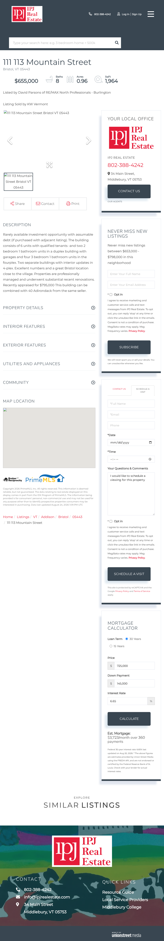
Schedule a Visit (143, 390)
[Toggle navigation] (151, 14)
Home (8, 517)
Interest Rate (117, 693)
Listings (23, 517)
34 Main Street (45, 908)
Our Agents (115, 201)
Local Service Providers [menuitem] (125, 899)
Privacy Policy (137, 331)
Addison (47, 517)
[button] (117, 42)
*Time (112, 452)
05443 (77, 517)
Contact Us (129, 191)
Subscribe (129, 347)
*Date (111, 435)
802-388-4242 (102, 14)
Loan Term (115, 639)
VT (35, 517)
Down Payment (119, 675)
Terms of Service (142, 591)
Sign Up (137, 14)
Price (111, 658)
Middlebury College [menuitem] (121, 907)
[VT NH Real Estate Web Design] (126, 934)
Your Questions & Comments (128, 468)
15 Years (119, 646)
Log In (125, 14)
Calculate (129, 719)
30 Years (135, 639)
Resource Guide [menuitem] (118, 892)
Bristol (63, 517)
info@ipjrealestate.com (47, 897)
